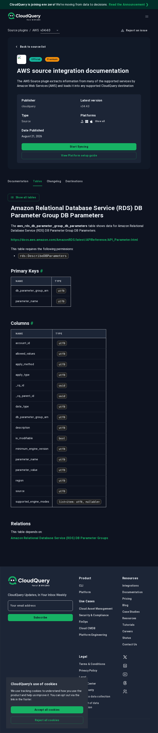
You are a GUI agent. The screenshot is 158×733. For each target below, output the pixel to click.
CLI (81, 585)
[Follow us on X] (125, 657)
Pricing (127, 598)
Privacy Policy (88, 670)
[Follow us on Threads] (125, 683)
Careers (127, 631)
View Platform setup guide (79, 155)
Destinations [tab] (74, 181)
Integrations (130, 585)
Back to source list (33, 46)
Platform (85, 592)
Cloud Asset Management (96, 608)
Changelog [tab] (54, 181)
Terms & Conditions (92, 664)
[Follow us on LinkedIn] (125, 666)
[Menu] (146, 16)
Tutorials (128, 624)
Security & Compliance (93, 615)
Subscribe (40, 617)
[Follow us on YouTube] (125, 675)
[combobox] (50, 30)
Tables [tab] (37, 181)
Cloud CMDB (87, 628)
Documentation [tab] (18, 181)
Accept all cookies (47, 709)
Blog (125, 605)
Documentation (132, 592)
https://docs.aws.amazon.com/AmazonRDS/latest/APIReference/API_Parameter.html (74, 240)
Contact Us (129, 644)
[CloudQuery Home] (24, 16)
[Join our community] (125, 692)
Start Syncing (79, 146)
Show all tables (26, 197)
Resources (129, 618)
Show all (100, 121)
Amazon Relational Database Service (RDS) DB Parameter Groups (59, 538)
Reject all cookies (47, 720)
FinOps (83, 621)
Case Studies (131, 611)
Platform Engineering (93, 634)
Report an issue (136, 30)
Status (126, 637)
